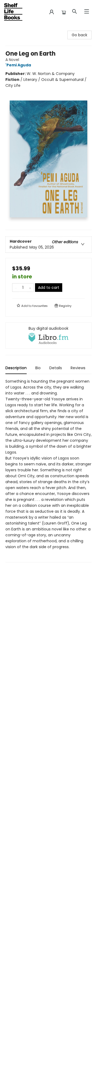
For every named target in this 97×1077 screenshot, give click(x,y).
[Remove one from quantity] (15, 287)
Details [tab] (55, 368)
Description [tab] (16, 368)
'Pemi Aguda (18, 65)
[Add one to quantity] (30, 287)
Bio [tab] (38, 368)
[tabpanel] (48, 470)
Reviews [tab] (78, 368)
